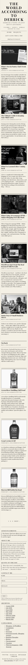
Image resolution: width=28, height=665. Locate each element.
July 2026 (9, 608)
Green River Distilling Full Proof (13, 390)
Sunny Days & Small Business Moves (12, 316)
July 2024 (9, 613)
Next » (17, 521)
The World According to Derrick (14, 11)
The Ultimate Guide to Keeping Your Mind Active (12, 117)
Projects (17, 32)
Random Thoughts (12, 637)
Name (3, 575)
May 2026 (9, 612)
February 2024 (10, 615)
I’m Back (4, 343)
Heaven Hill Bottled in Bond (11, 490)
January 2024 (10, 617)
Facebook (13, 654)
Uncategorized (10, 641)
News (7, 629)
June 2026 (9, 610)
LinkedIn (14, 656)
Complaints (10, 628)
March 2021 (10, 619)
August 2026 (10, 606)
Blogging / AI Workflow (13, 626)
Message (4, 586)
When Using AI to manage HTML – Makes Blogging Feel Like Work (14, 216)
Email (3, 580)
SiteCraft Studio (8, 660)
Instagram (22, 654)
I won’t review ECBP (8, 441)
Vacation (9, 643)
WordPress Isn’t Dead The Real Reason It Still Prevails (12, 266)
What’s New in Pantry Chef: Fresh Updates (13, 67)
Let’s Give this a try (14, 35)
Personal (9, 631)
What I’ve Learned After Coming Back (13, 167)
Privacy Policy (14, 39)
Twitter (5, 654)
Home (9, 32)
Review (8, 639)
